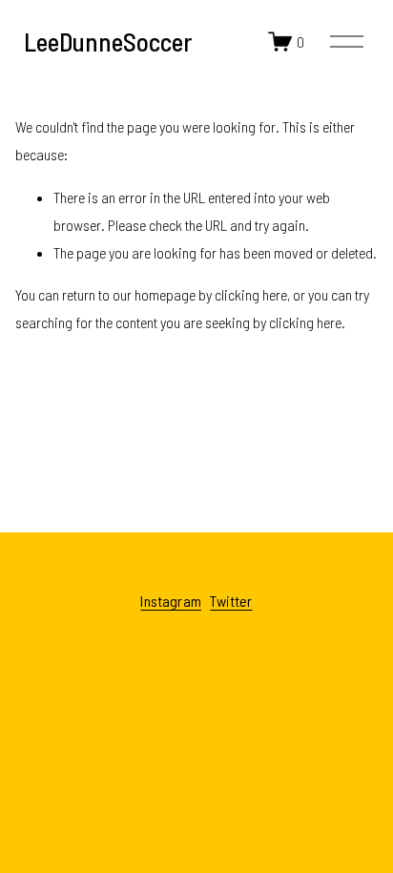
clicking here (251, 294)
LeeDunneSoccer (108, 41)
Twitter (231, 601)
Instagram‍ (170, 601)
